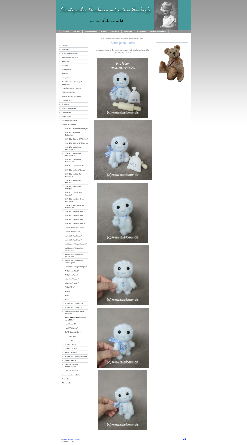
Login (184, 439)
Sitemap (76, 439)
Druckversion (68, 439)
